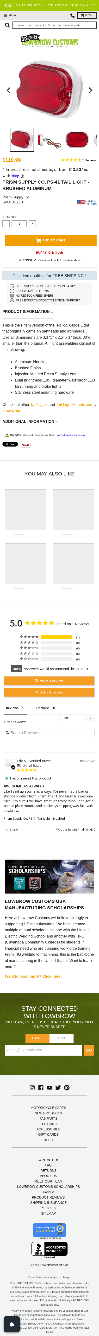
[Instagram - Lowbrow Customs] (32, 1088)
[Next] (90, 90)
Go (89, 1050)
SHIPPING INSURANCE (48, 1203)
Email (37, 1038)
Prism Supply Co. (16, 197)
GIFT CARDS (48, 1134)
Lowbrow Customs (54, 1265)
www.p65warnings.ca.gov (71, 435)
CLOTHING (48, 1124)
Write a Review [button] (51, 681)
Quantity (9, 217)
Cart (89, 15)
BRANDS (48, 1192)
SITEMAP (48, 1213)
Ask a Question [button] (51, 692)
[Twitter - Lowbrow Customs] (58, 1088)
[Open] (12, 1324)
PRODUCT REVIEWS (48, 1197)
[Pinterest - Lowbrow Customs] (67, 1088)
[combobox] (54, 25)
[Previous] (9, 90)
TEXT (61, 1038)
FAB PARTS (48, 1118)
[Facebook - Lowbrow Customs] (41, 1088)
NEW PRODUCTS (48, 1113)
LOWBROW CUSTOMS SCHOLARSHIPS (48, 1187)
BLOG (48, 1140)
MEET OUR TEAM (48, 1181)
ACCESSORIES (48, 1129)
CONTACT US (48, 1160)
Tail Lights (39, 405)
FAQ (48, 1165)
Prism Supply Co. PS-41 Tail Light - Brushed (34, 818)
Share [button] (13, 830)
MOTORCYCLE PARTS (48, 1108)
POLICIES (48, 1208)
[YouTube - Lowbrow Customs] (49, 1088)
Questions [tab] (42, 708)
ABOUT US (48, 1176)
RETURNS (48, 1170)
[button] (84, 830)
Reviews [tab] (12, 708)
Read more (11, 411)
